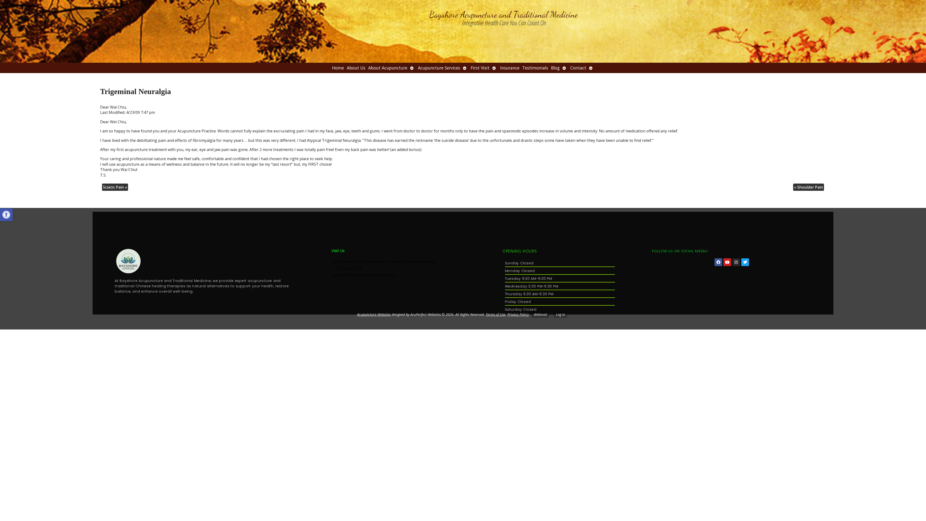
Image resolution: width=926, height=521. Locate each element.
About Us (356, 68)
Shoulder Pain (808, 187)
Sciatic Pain (115, 187)
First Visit (480, 68)
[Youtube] (727, 262)
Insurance (509, 68)
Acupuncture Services (439, 68)
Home (338, 68)
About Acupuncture (387, 68)
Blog (555, 68)
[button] (6, 214)
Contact (578, 68)
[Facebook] (718, 262)
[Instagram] (736, 262)
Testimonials (535, 68)
